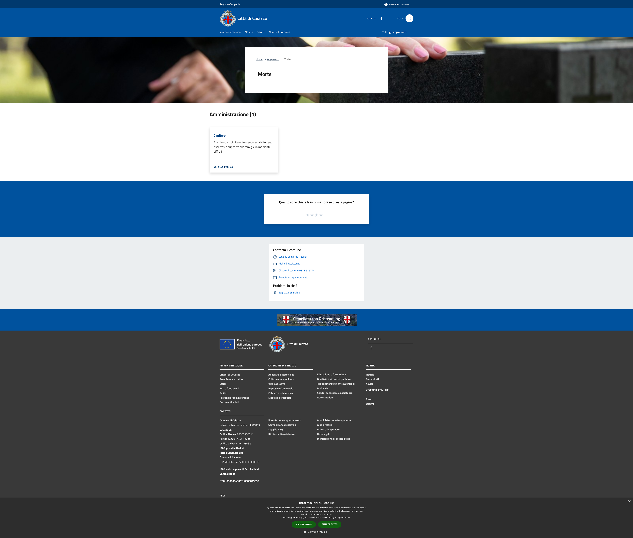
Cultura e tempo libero (281, 379)
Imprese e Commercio (280, 388)
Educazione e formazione (331, 374)
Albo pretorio (324, 425)
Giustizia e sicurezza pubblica (334, 379)
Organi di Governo (230, 375)
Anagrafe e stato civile (281, 375)
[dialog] (316, 518)
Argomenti (273, 59)
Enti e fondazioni (229, 388)
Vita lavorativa (276, 384)
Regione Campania (230, 4)
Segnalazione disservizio (282, 425)
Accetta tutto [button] (303, 524)
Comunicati (372, 379)
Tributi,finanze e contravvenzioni (336, 384)
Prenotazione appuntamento (284, 420)
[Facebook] (380, 18)
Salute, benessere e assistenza (334, 393)
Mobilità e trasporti (279, 398)
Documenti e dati (229, 402)
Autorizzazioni (325, 397)
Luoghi (370, 404)
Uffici (223, 384)
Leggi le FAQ (275, 429)
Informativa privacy (328, 429)
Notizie (370, 375)
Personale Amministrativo (234, 398)
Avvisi (369, 384)
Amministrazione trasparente (334, 420)
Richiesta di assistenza (281, 434)
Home (259, 59)
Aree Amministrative (231, 379)
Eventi (369, 399)
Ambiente (322, 388)
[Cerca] (409, 18)
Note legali (323, 434)
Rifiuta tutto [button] (330, 524)
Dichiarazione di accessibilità (333, 439)
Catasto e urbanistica (280, 393)
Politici (223, 393)
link (348, 517)
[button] (316, 532)
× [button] (629, 501)
